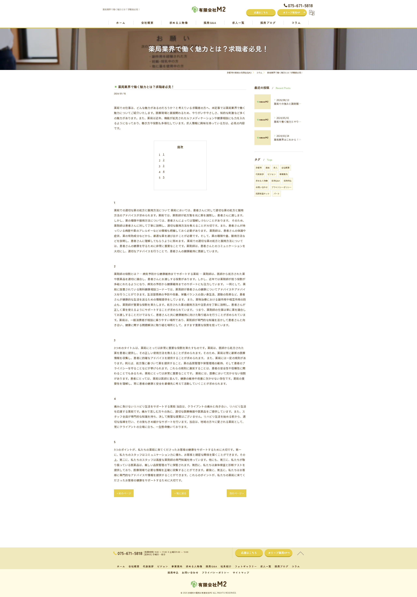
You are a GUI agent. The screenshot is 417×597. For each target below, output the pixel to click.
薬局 (268, 167)
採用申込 (288, 180)
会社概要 (285, 167)
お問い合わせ (262, 187)
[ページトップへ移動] (300, 553)
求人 (275, 167)
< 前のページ (124, 493)
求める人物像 (262, 180)
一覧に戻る (180, 493)
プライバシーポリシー (281, 187)
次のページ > (236, 493)
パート (277, 193)
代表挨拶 (260, 174)
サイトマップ (241, 572)
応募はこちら (261, 12)
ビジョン (272, 174)
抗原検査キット (263, 193)
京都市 (259, 167)
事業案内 (284, 174)
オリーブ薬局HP (291, 12)
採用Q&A (276, 180)
